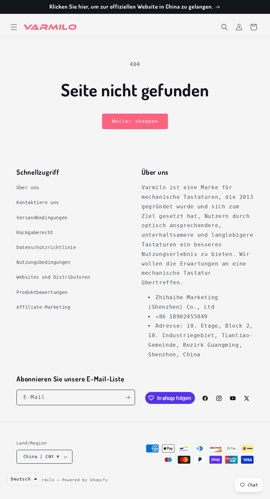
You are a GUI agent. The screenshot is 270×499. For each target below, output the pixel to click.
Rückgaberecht (34, 232)
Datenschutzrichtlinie (46, 247)
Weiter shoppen (135, 121)
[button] (14, 27)
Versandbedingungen (42, 217)
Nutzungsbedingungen (43, 262)
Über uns (27, 187)
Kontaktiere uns (37, 202)
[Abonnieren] (127, 397)
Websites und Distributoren (53, 277)
